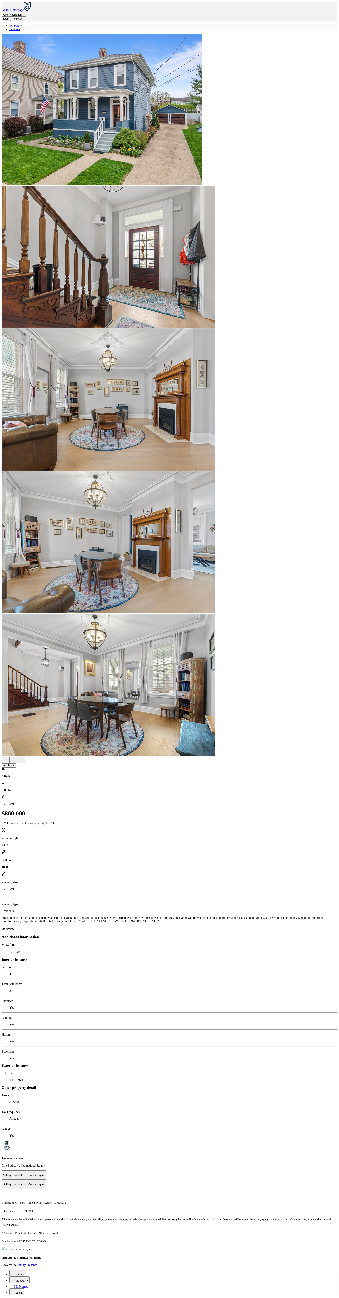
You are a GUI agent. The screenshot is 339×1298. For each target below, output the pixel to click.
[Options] (5, 760)
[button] (169, 110)
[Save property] (13, 760)
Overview (15, 25)
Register (17, 18)
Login (6, 18)
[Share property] (21, 760)
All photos (9, 765)
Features (14, 29)
